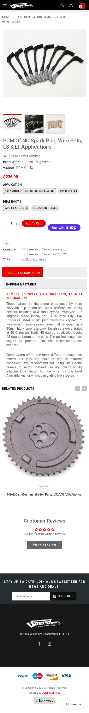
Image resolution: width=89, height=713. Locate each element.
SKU (5, 156)
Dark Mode (45, 700)
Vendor (8, 167)
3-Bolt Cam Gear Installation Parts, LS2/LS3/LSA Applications (44, 494)
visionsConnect (51, 692)
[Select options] (51, 448)
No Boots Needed (45, 207)
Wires (42, 259)
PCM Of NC (24, 168)
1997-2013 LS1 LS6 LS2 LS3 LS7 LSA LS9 (29, 191)
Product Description (22, 273)
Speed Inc (44, 486)
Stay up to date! (20, 581)
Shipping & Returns (20, 284)
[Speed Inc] (44, 623)
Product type (13, 162)
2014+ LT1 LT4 (68, 191)
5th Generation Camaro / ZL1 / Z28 (44, 254)
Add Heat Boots (16, 207)
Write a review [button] (44, 545)
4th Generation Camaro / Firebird (43, 249)
